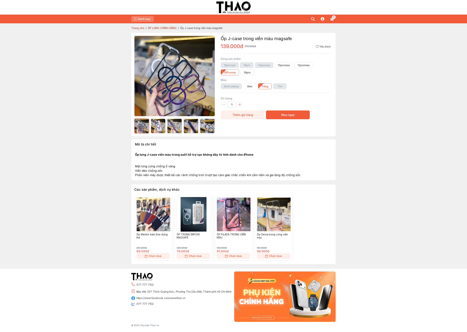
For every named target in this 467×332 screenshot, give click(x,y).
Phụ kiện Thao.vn (149, 325)
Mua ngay (288, 115)
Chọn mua (155, 255)
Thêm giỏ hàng (242, 115)
